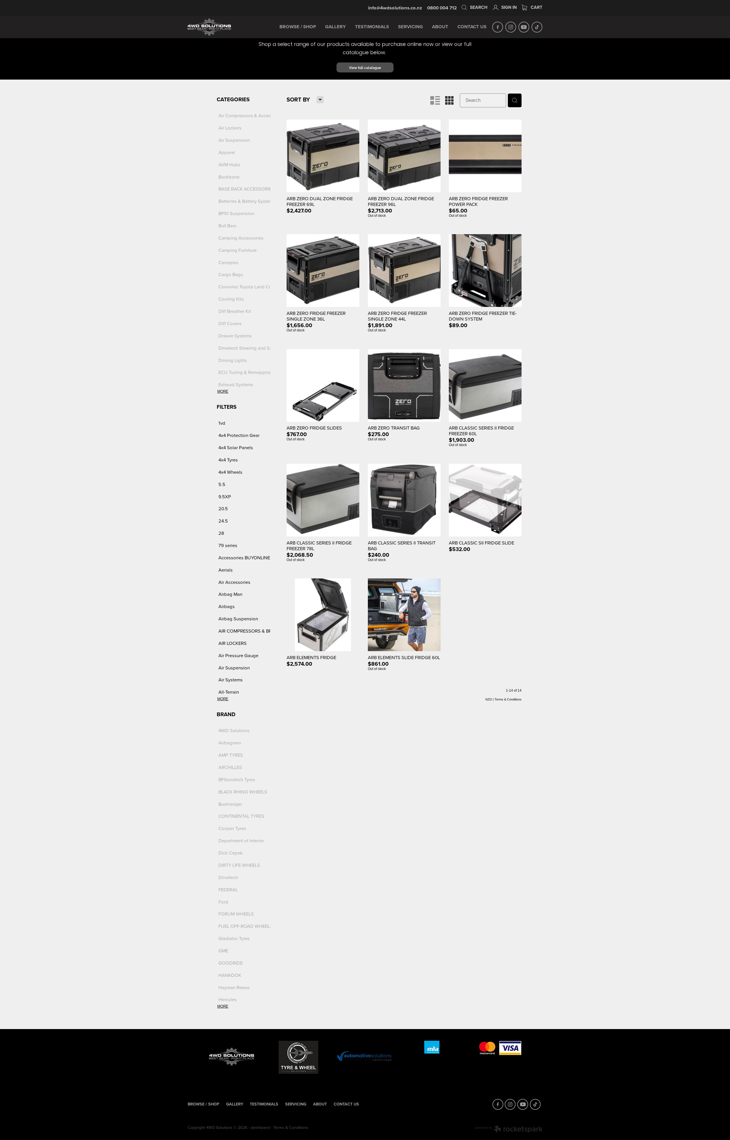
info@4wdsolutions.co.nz (395, 7)
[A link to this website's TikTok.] (537, 27)
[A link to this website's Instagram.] (510, 27)
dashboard (260, 1127)
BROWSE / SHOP (297, 26)
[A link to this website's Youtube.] (523, 27)
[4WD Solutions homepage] (223, 27)
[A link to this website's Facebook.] (497, 27)
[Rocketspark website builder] (509, 1129)
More (222, 391)
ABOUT (440, 26)
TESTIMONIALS (372, 26)
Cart (536, 7)
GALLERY (335, 26)
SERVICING (410, 26)
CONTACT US (471, 26)
